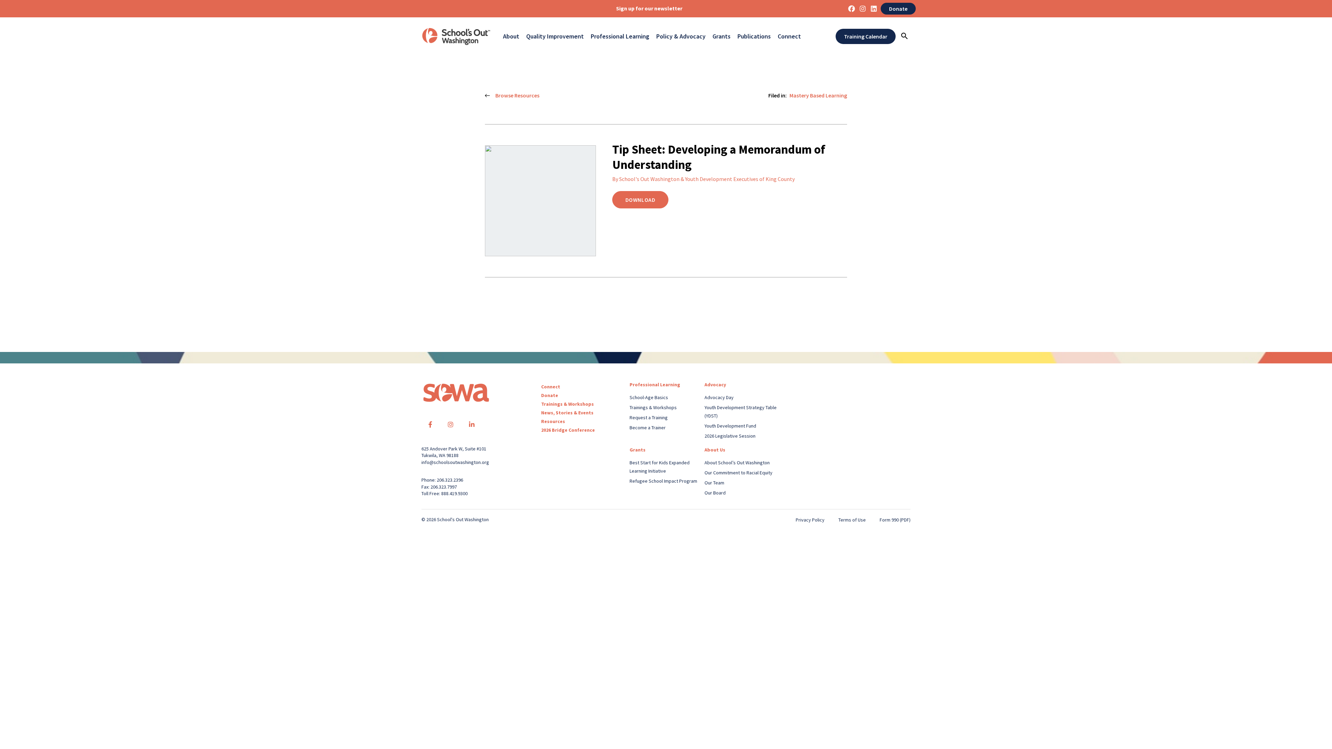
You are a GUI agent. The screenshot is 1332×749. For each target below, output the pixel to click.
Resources (553, 421)
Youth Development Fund (730, 426)
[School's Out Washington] (456, 36)
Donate (898, 8)
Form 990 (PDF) (895, 520)
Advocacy (715, 384)
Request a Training (649, 417)
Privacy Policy (810, 520)
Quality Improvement (555, 36)
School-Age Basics (649, 397)
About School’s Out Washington (737, 462)
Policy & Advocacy (681, 36)
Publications (754, 36)
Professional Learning (620, 36)
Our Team (714, 483)
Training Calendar (865, 36)
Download (640, 199)
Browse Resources (517, 95)
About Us (715, 450)
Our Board (715, 493)
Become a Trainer (648, 427)
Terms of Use (852, 520)
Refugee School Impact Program (663, 481)
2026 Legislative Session (730, 436)
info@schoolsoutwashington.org (455, 462)
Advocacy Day (719, 397)
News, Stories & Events (567, 413)
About (511, 36)
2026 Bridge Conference (568, 430)
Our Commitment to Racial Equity (738, 473)
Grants (721, 36)
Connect (789, 36)
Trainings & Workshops (567, 404)
